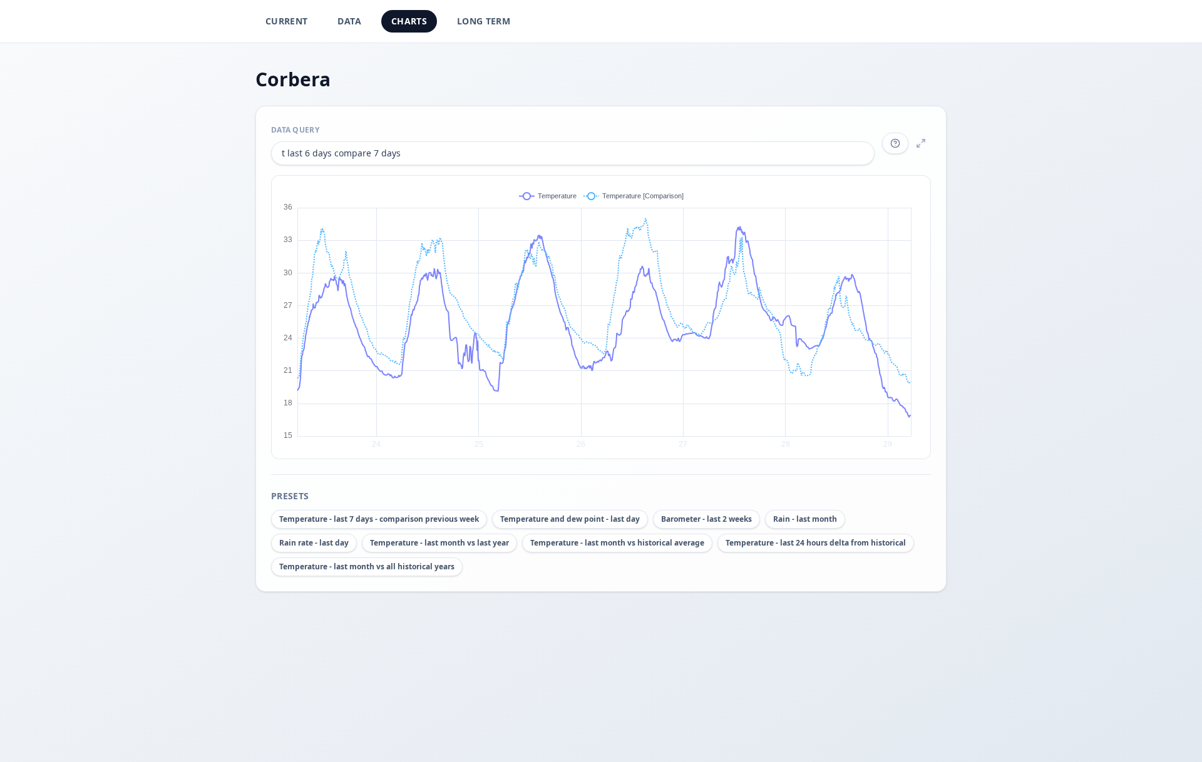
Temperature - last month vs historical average (617, 542)
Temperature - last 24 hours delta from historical (816, 542)
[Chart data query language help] (895, 143)
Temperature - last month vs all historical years (367, 566)
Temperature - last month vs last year (439, 542)
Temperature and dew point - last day (570, 519)
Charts (409, 21)
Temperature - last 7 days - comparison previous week (379, 519)
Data (349, 21)
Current (286, 21)
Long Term (483, 21)
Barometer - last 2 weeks (706, 519)
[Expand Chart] (921, 143)
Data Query (295, 129)
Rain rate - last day (314, 542)
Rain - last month (805, 519)
